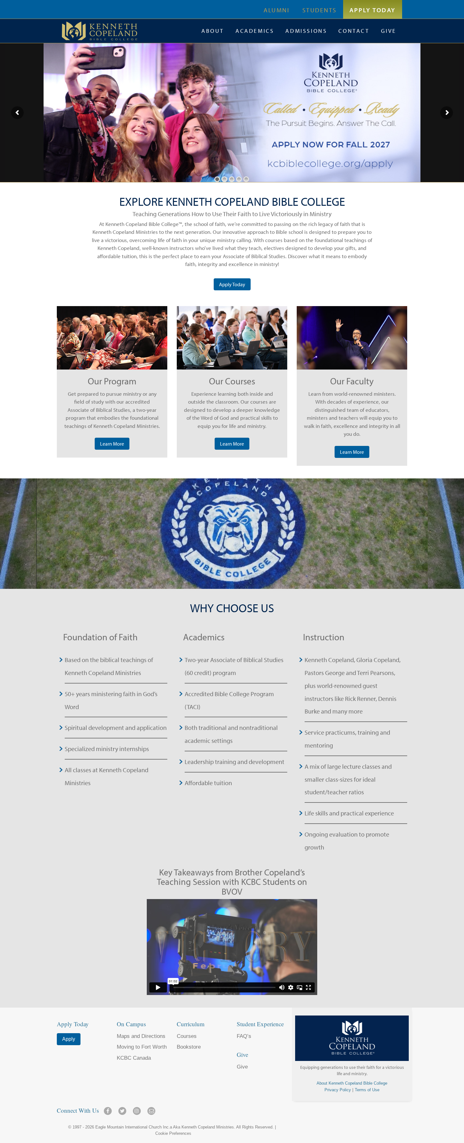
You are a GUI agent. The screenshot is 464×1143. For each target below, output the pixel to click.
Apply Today (372, 10)
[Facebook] (109, 1108)
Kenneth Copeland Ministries (207, 1127)
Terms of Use (367, 1089)
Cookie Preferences (173, 1133)
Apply (68, 1039)
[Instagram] (138, 1108)
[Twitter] (123, 1108)
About (212, 30)
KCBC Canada (134, 1058)
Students (319, 10)
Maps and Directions (141, 1036)
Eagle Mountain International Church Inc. (132, 1127)
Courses (187, 1036)
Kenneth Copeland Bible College (129, 30)
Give (388, 30)
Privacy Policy (337, 1089)
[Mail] (151, 1108)
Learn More (112, 444)
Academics (254, 30)
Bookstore (189, 1047)
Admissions (306, 30)
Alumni (276, 10)
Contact (353, 30)
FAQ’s (244, 1036)
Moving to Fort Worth (142, 1047)
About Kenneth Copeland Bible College (352, 1083)
